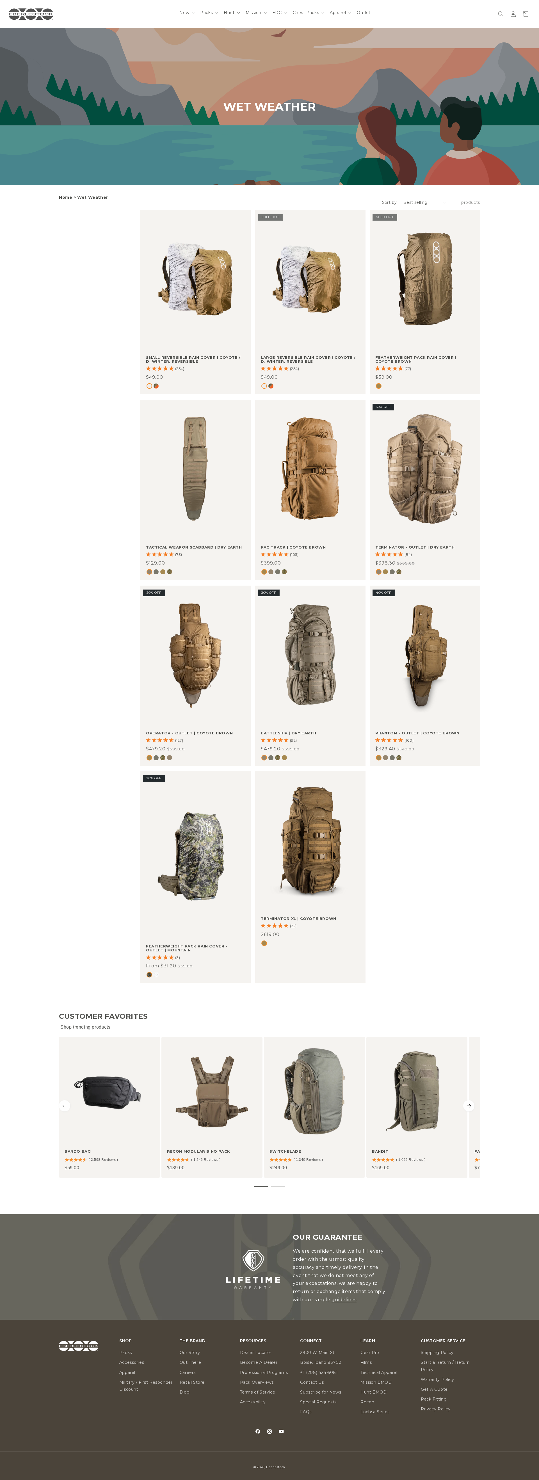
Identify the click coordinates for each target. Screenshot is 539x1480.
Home (65, 197)
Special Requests (318, 1401)
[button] (186, 13)
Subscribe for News (320, 1392)
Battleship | (288, 733)
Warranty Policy (437, 1379)
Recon (367, 1401)
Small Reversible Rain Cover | (193, 359)
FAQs (305, 1411)
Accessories (131, 1362)
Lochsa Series (375, 1411)
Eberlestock (276, 1467)
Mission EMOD (376, 1382)
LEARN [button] (367, 1341)
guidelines (344, 1299)
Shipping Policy (437, 1352)
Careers (188, 1372)
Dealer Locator (255, 1352)
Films (366, 1362)
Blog (184, 1392)
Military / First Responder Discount (146, 1386)
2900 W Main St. (317, 1352)
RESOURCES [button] (253, 1341)
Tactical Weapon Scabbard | (194, 547)
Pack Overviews (257, 1382)
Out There (190, 1362)
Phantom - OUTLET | (417, 733)
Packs (125, 1352)
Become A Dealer (259, 1362)
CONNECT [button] (311, 1341)
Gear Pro (369, 1352)
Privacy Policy (435, 1409)
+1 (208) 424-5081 (319, 1372)
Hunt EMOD (373, 1392)
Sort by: (390, 202)
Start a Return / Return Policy (445, 1366)
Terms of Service (257, 1392)
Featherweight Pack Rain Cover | (415, 359)
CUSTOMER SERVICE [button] (443, 1341)
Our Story (190, 1352)
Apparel (127, 1372)
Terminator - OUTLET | (415, 547)
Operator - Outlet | (189, 733)
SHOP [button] (125, 1341)
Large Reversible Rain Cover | (308, 359)
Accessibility (253, 1401)
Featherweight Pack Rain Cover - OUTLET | (187, 948)
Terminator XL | (298, 919)
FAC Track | (293, 547)
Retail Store (192, 1382)
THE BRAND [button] (192, 1341)
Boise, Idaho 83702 (320, 1362)
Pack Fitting (434, 1399)
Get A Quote (434, 1389)
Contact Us (312, 1382)
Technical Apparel (378, 1372)
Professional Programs (264, 1372)
